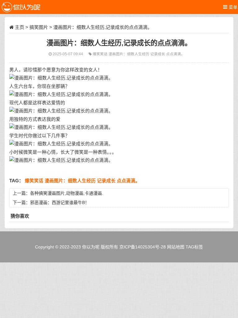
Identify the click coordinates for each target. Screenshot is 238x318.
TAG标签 (194, 246)
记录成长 (158, 54)
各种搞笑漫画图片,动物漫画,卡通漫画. (66, 193)
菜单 (232, 7)
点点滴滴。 (175, 54)
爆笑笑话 (100, 54)
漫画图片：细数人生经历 (129, 54)
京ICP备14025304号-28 (142, 246)
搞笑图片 (38, 27)
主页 (19, 27)
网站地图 (175, 246)
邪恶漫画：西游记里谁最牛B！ (59, 202)
